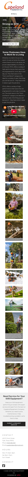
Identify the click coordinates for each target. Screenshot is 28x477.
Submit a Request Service (14, 424)
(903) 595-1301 (11, 443)
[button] (14, 134)
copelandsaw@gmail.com (14, 445)
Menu (14, 14)
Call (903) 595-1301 (11, 44)
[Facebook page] (3, 465)
